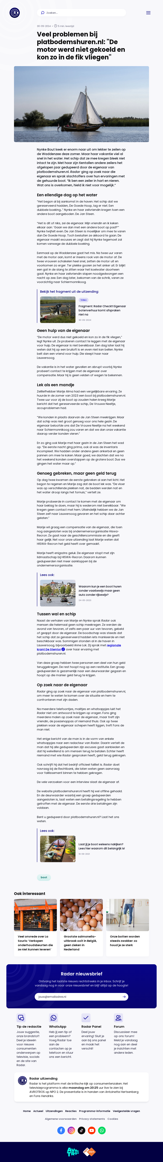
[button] (148, 13)
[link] (44, 877)
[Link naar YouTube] (92, 1130)
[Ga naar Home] (15, 13)
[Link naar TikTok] (81, 1130)
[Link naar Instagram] (71, 1130)
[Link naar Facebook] (61, 1130)
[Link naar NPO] (89, 1152)
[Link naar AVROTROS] (73, 1152)
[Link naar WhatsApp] (102, 1130)
